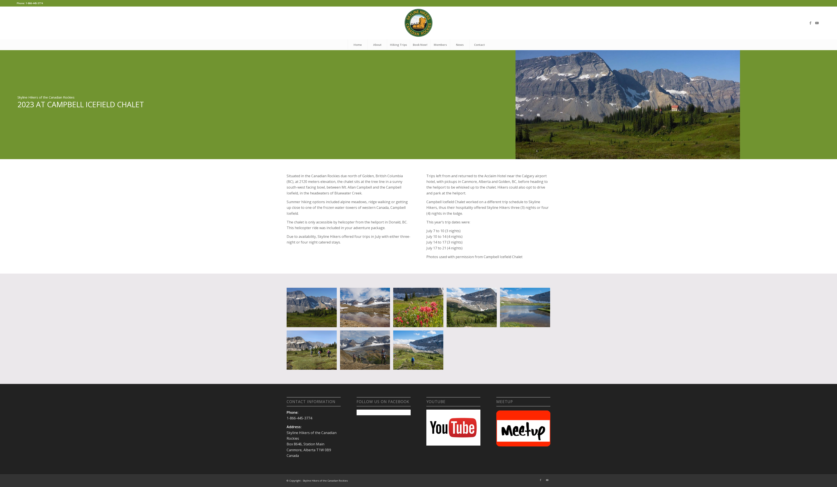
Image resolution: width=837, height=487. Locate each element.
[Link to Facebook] (810, 23)
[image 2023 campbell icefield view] (313, 309)
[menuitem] (357, 44)
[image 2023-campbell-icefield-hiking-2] (366, 351)
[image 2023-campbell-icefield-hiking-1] (313, 351)
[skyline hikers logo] (418, 23)
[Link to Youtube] (817, 23)
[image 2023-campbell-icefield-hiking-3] (420, 351)
